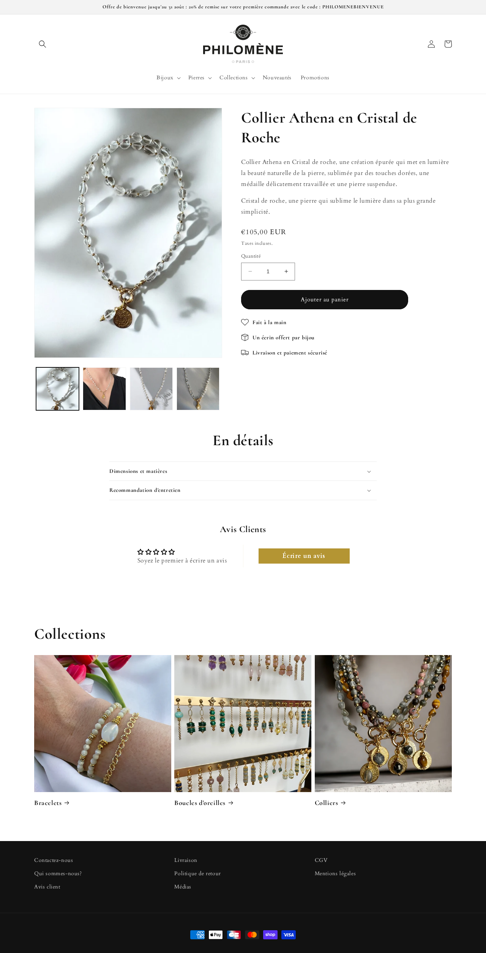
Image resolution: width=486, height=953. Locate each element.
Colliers (326, 803)
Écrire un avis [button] (303, 556)
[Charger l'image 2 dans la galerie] (104, 388)
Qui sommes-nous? (58, 873)
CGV (321, 860)
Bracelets (48, 803)
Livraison (185, 860)
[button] (42, 44)
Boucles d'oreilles (200, 803)
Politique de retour (197, 873)
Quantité (251, 256)
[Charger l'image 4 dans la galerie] (198, 388)
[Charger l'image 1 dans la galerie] (57, 388)
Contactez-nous (53, 860)
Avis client (47, 887)
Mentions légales (335, 873)
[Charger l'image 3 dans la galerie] (151, 388)
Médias (182, 887)
